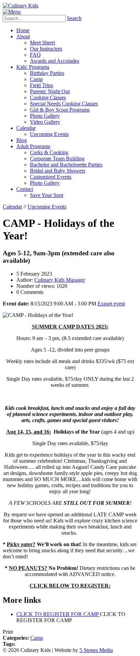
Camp (36, 638)
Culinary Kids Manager (59, 280)
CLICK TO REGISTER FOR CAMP (58, 614)
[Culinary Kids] (20, 5)
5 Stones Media (96, 650)
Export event (111, 303)
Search (74, 18)
